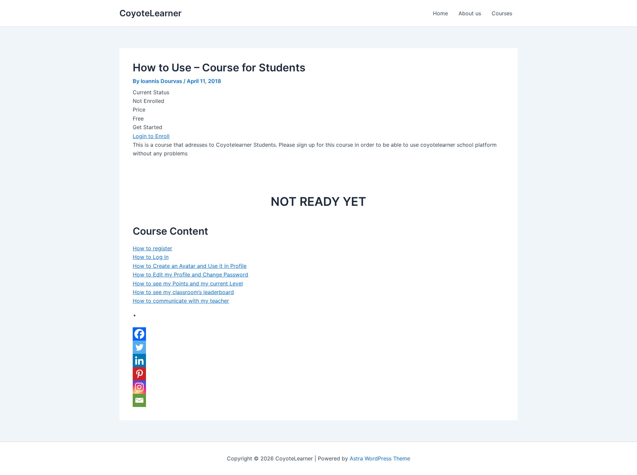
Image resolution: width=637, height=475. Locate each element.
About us (470, 13)
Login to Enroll (151, 136)
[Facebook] (139, 334)
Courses (502, 13)
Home (440, 13)
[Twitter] (139, 347)
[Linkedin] (139, 360)
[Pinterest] (139, 373)
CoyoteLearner (150, 13)
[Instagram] (139, 387)
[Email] (139, 400)
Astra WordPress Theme (380, 458)
